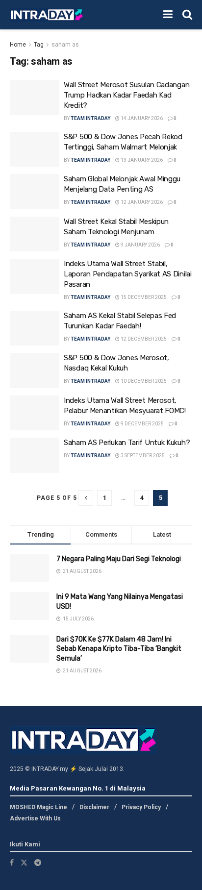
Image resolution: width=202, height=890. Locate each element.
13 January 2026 (141, 160)
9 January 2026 (140, 244)
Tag (39, 44)
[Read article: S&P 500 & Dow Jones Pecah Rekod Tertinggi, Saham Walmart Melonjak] (34, 149)
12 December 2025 (143, 339)
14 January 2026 (141, 118)
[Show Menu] (168, 14)
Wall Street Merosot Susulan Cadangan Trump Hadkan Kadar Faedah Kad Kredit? (126, 95)
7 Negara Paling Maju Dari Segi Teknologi (118, 559)
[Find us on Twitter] (24, 862)
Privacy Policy (141, 807)
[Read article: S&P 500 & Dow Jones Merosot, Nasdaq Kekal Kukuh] (34, 370)
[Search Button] (187, 14)
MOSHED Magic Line (38, 807)
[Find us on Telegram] (37, 862)
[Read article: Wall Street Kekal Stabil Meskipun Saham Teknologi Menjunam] (34, 234)
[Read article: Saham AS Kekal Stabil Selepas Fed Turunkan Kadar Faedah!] (34, 328)
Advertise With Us (35, 818)
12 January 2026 (141, 202)
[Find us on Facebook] (12, 862)
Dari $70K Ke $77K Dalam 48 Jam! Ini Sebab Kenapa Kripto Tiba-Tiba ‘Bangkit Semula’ (118, 649)
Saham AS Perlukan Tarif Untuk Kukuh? (127, 442)
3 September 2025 (142, 455)
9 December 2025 (142, 423)
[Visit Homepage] (46, 15)
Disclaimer (94, 807)
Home (18, 44)
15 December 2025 (143, 297)
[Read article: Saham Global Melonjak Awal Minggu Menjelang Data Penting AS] (34, 191)
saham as (65, 44)
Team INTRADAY (90, 118)
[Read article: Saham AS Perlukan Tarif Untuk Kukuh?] (34, 455)
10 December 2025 (143, 381)
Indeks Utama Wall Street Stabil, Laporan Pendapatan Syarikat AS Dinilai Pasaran (128, 274)
